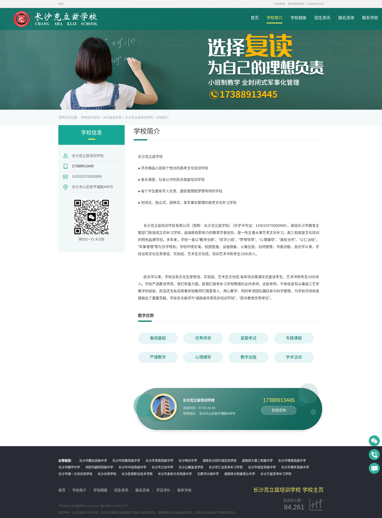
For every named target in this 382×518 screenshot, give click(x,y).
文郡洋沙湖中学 (208, 474)
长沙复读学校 (112, 117)
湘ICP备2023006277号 (114, 506)
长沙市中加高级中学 (132, 467)
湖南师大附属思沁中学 (239, 474)
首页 (255, 18)
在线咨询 (279, 4)
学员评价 (163, 490)
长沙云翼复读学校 (191, 467)
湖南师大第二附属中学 (257, 460)
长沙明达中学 (188, 460)
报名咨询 (346, 18)
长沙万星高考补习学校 (275, 474)
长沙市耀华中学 (69, 467)
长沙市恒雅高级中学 (126, 460)
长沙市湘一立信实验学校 (75, 474)
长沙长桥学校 (107, 474)
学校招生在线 (90, 117)
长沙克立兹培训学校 (139, 117)
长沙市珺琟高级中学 (292, 460)
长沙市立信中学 (162, 467)
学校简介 (275, 18)
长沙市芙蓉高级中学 (159, 460)
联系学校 (370, 18)
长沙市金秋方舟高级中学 (175, 474)
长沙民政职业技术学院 (137, 474)
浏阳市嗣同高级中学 (99, 467)
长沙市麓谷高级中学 (93, 460)
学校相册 (298, 18)
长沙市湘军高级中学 (295, 467)
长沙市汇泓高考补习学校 (226, 467)
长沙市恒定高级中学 (262, 467)
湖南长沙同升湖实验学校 (219, 460)
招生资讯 (322, 18)
